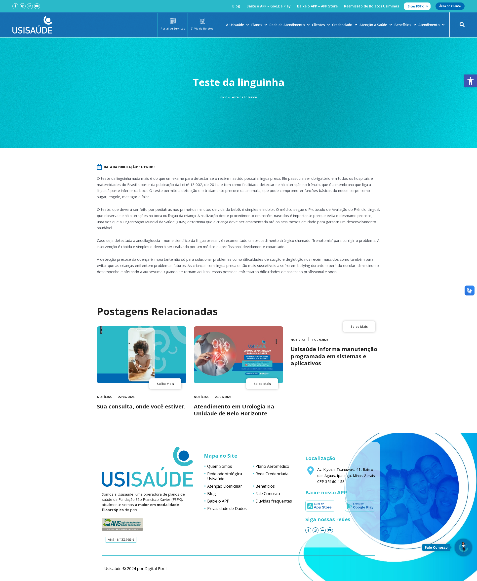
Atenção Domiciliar (224, 486)
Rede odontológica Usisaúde (224, 476)
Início (223, 97)
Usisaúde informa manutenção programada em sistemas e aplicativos (334, 356)
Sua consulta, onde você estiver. (141, 406)
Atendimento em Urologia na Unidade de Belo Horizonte (234, 409)
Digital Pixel (155, 568)
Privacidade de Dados (227, 508)
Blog (236, 6)
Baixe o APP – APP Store (317, 6)
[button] (470, 80)
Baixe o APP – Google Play (268, 6)
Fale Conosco (267, 493)
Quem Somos (219, 466)
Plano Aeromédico (272, 466)
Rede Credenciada (271, 473)
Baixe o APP (218, 501)
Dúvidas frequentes (273, 501)
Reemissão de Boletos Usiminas (371, 6)
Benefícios (402, 24)
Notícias (104, 397)
